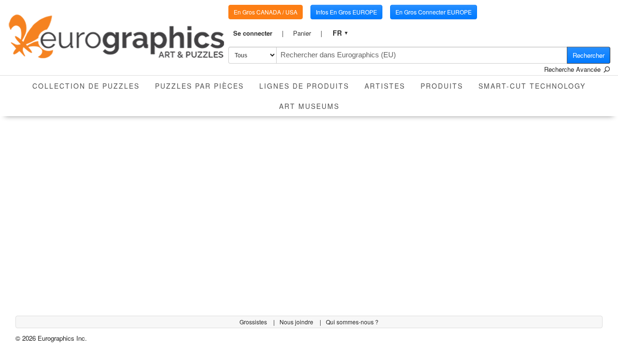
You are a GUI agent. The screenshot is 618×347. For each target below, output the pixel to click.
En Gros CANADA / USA (265, 12)
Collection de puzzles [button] (86, 86)
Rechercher (588, 55)
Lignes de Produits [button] (304, 86)
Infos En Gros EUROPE (346, 12)
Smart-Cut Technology (532, 86)
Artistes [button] (385, 86)
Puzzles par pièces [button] (199, 86)
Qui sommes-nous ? (352, 322)
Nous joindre (297, 322)
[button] (258, 33)
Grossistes (253, 322)
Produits (442, 86)
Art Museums (309, 106)
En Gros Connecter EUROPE (433, 12)
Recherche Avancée (573, 69)
